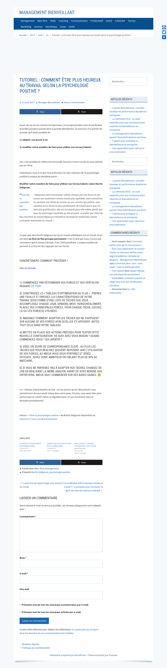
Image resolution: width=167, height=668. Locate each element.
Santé (109, 20)
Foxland (113, 655)
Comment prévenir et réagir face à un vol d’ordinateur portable (127, 281)
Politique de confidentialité (36, 647)
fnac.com (36, 418)
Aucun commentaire (74, 102)
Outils (72, 26)
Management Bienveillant (47, 12)
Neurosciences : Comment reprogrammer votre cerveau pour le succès (85, 445)
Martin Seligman (39, 472)
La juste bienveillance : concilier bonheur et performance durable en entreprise (128, 111)
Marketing (26, 26)
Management (28, 20)
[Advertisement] (83, 55)
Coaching (63, 20)
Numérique (51, 26)
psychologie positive (59, 472)
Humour (38, 26)
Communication (79, 20)
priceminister (50, 418)
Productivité (96, 20)
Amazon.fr (25, 418)
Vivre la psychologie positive (44, 415)
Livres (63, 26)
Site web (24, 589)
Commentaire (28, 516)
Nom (23, 557)
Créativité (120, 20)
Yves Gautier (118, 270)
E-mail (24, 573)
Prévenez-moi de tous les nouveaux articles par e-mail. (51, 612)
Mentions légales (30, 644)
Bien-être (42, 20)
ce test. (36, 286)
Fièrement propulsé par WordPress (68, 655)
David (114, 278)
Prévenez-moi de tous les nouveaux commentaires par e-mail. (55, 604)
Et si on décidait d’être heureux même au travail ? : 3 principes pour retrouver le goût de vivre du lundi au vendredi (82, 487)
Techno (131, 20)
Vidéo (53, 20)
